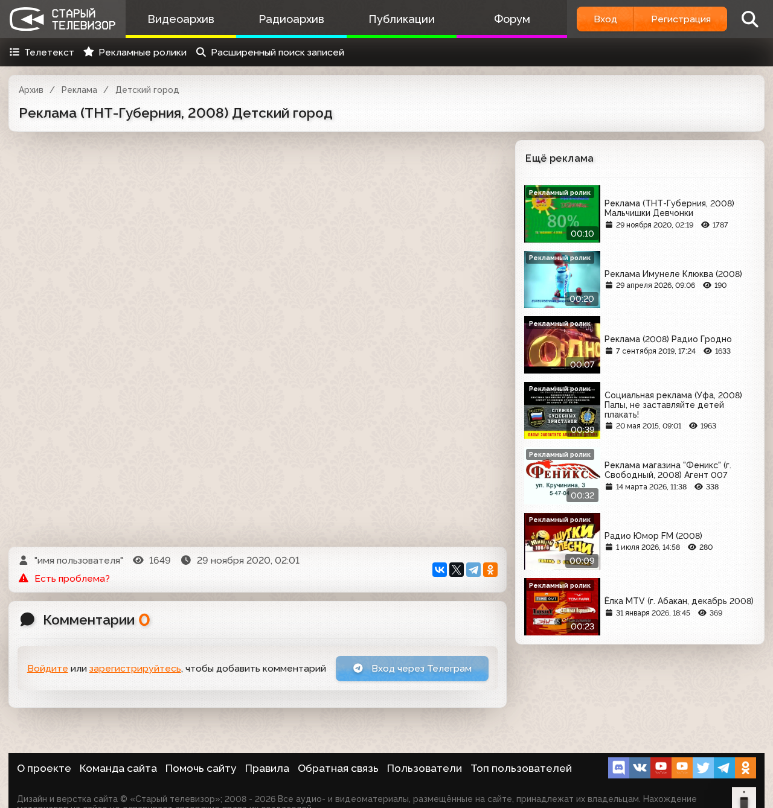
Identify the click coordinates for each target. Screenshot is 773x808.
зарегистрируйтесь (135, 668)
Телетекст (49, 52)
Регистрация (681, 19)
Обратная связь (338, 768)
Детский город (147, 90)
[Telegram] (473, 569)
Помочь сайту (201, 768)
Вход (605, 19)
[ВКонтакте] (439, 569)
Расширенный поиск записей (277, 52)
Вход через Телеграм (420, 668)
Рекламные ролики (142, 52)
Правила (267, 768)
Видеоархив (180, 19)
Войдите (47, 668)
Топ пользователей (521, 768)
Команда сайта (118, 768)
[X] (456, 569)
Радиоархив (291, 19)
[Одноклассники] (490, 569)
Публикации (401, 19)
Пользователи (424, 768)
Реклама (79, 90)
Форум (512, 19)
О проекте (44, 768)
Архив (31, 90)
